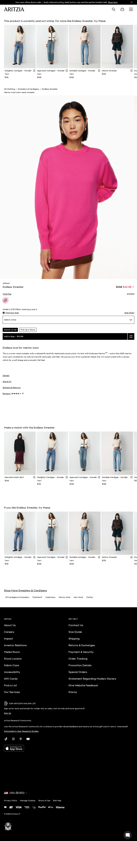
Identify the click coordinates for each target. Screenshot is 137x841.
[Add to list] (131, 336)
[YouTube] (28, 739)
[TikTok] (6, 739)
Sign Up (7, 713)
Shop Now (113, 2)
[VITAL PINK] (5, 300)
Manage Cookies (27, 801)
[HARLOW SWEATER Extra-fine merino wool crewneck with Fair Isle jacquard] (117, 46)
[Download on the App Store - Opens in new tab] (68, 748)
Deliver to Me (10, 330)
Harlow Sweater (109, 71)
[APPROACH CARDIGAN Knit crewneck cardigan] (52, 46)
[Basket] (122, 9)
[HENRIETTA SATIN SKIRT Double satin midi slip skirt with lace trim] (20, 453)
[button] (11, 313)
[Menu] (131, 9)
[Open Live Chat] (128, 835)
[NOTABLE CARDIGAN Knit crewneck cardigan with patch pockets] (85, 46)
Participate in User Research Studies (21, 731)
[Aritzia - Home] (14, 9)
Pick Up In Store (28, 330)
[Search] (114, 9)
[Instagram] (13, 739)
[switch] (133, 287)
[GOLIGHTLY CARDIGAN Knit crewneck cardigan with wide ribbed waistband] (20, 46)
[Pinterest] (21, 739)
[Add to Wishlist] (34, 70)
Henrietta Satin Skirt (14, 477)
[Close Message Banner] (131, 2)
